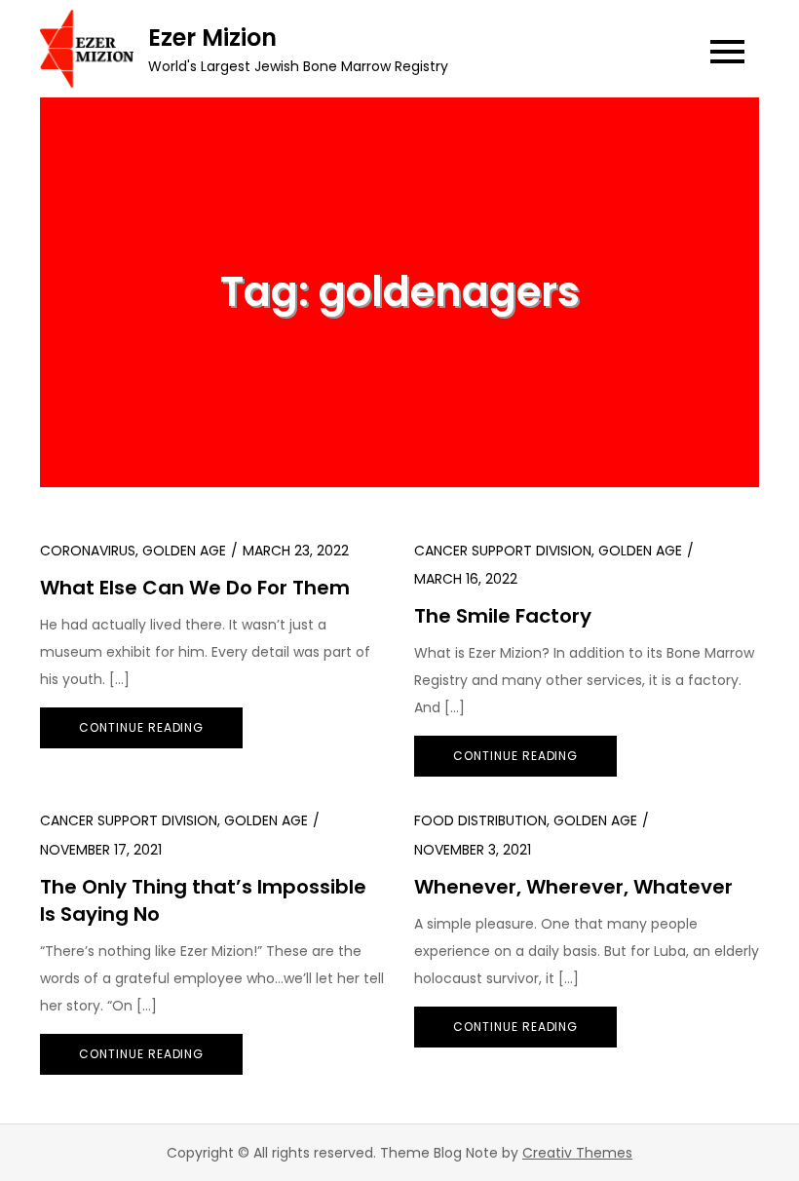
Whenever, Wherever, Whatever (573, 886)
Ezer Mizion (212, 37)
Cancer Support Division (502, 550)
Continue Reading (141, 727)
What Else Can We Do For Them (195, 587)
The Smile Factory (502, 615)
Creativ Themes (577, 1152)
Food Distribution (480, 820)
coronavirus (87, 550)
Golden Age (184, 550)
